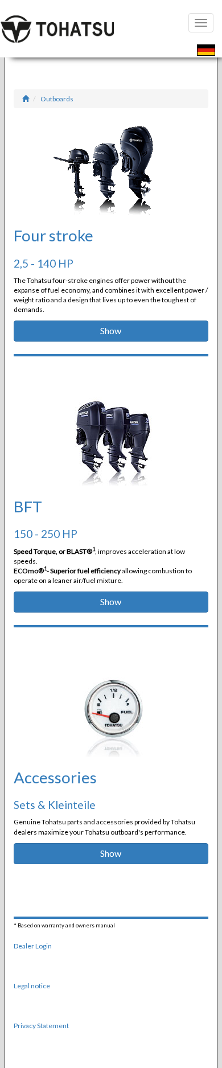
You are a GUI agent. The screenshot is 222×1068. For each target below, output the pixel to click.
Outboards (56, 99)
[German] (206, 51)
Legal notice (32, 985)
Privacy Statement (41, 1025)
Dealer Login (33, 946)
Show (110, 330)
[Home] (25, 99)
